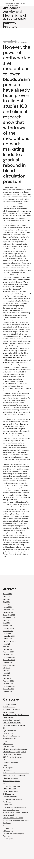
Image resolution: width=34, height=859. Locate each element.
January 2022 (8, 684)
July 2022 (6, 668)
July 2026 (6, 596)
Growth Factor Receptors (12, 754)
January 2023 (8, 655)
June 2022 (6, 670)
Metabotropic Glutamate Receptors (16, 773)
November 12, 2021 (9, 41)
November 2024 (9, 636)
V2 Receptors (8, 831)
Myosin (5, 783)
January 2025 (8, 631)
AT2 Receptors (8, 712)
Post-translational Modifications (14, 807)
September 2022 (9, 665)
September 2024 (9, 641)
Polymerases (7, 805)
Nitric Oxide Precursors (11, 786)
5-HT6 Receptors (9, 704)
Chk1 (4, 728)
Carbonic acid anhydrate (12, 723)
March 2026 (7, 607)
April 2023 (6, 647)
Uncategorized (8, 828)
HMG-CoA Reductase (10, 762)
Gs (4, 760)
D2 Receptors (8, 733)
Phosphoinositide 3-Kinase (12, 799)
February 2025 (8, 628)
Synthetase (7, 823)
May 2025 (6, 623)
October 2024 (8, 639)
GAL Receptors (8, 746)
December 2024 (9, 633)
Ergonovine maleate (17, 431)
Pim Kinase (7, 802)
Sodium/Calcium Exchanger (13, 818)
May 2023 (6, 644)
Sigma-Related (8, 815)
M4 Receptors (8, 768)
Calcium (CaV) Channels (11, 720)
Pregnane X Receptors (11, 810)
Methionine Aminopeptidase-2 (14, 776)
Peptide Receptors (10, 797)
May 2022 (6, 673)
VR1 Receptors (8, 839)
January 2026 (8, 612)
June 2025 (7, 620)
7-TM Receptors (9, 707)
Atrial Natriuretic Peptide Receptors (16, 715)
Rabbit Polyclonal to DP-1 (16, 372)
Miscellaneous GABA (10, 778)
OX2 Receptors (8, 794)
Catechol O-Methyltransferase (14, 725)
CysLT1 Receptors (9, 731)
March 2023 (7, 649)
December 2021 (9, 686)
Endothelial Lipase (9, 739)
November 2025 (9, 618)
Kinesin (5, 765)
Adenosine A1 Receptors (11, 710)
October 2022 (8, 662)
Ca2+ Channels (8, 717)
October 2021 (8, 692)
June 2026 (7, 599)
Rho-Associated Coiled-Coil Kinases (15, 43)
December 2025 (9, 615)
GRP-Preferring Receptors (12, 757)
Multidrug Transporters (11, 781)
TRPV (5, 826)
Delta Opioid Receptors (11, 736)
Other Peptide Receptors (12, 791)
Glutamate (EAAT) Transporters (14, 752)
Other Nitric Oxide (9, 789)
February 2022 (8, 681)
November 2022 (9, 660)
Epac (5, 741)
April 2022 (6, 676)
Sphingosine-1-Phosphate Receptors (16, 820)
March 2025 (7, 626)
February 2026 (8, 610)
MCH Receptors (8, 770)
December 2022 (9, 657)
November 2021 (8, 689)
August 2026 (7, 594)
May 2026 (6, 602)
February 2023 (8, 652)
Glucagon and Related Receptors (15, 749)
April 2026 (6, 604)
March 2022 (7, 678)
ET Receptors (8, 744)
